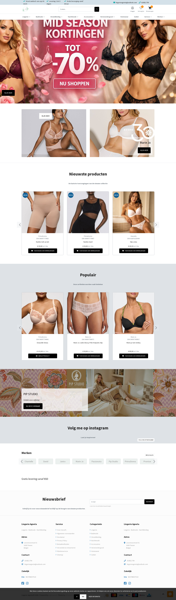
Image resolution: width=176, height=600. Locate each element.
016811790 (28, 561)
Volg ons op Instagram (146, 440)
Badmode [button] (39, 17)
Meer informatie (94, 596)
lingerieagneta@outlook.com (35, 564)
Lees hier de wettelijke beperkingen (100, 506)
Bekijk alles (149, 455)
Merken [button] (160, 17)
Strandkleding (96, 537)
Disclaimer (61, 537)
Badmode (94, 533)
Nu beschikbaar (33, 406)
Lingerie (94, 530)
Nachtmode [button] (72, 17)
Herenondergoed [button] (106, 17)
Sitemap (60, 555)
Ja (76, 596)
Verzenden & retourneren (66, 548)
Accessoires (95, 544)
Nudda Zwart (88, 242)
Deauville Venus (42, 343)
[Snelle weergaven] (59, 195)
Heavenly (133, 236)
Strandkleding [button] (55, 17)
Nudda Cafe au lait (42, 242)
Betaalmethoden (63, 544)
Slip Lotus (133, 242)
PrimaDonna (42, 236)
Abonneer (149, 502)
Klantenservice (62, 551)
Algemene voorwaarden (65, 533)
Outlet (136, 17)
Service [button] (147, 17)
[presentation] (20, 225)
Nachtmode (95, 540)
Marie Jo (88, 337)
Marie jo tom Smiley (134, 343)
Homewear (124, 17)
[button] (149, 9)
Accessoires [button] (88, 17)
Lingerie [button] (25, 17)
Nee (83, 596)
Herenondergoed (97, 548)
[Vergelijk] (59, 250)
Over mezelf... (62, 530)
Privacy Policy (62, 540)
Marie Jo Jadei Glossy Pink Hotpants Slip (88, 343)
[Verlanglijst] (25, 250)
